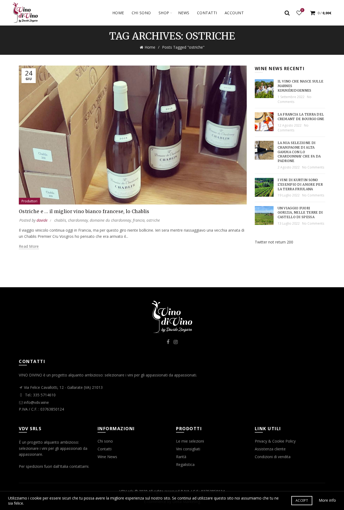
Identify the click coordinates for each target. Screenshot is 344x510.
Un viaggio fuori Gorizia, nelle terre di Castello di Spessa (300, 212)
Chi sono (141, 12)
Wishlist (302, 10)
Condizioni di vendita (273, 456)
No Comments (293, 127)
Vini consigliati (188, 448)
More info (327, 500)
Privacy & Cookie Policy (275, 441)
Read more (29, 246)
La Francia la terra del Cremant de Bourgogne (301, 116)
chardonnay (78, 220)
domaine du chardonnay (110, 220)
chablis (60, 220)
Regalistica (185, 464)
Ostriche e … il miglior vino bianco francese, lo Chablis (84, 211)
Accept (302, 500)
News (183, 12)
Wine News (107, 456)
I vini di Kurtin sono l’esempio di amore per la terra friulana (300, 184)
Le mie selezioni (190, 441)
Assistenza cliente (270, 448)
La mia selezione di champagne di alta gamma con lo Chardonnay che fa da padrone (299, 152)
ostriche (153, 220)
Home (118, 12)
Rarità (181, 456)
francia (139, 220)
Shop (164, 12)
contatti (207, 12)
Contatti (105, 448)
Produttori (29, 201)
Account (234, 12)
